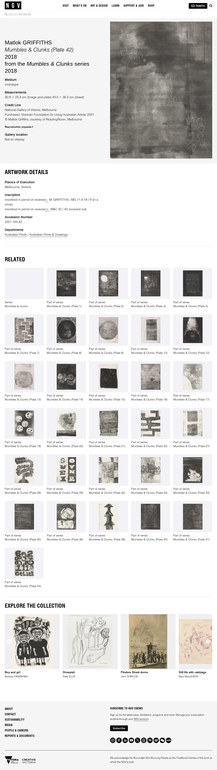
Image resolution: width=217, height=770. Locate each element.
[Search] (210, 5)
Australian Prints (16, 234)
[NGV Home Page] (13, 5)
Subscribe (119, 728)
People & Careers (16, 730)
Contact (10, 714)
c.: (46, 200)
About (9, 709)
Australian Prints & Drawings (48, 234)
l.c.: (47, 209)
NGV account (141, 719)
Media (9, 725)
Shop (151, 5)
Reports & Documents (19, 736)
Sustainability (14, 719)
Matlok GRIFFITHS (28, 42)
